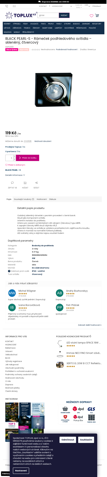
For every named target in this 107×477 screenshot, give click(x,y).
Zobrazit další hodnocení (87, 323)
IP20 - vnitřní (38, 269)
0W (33, 257)
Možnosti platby (12, 386)
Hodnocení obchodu (14, 376)
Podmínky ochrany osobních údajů (21, 373)
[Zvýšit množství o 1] (14, 154)
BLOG (7, 356)
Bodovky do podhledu (43, 244)
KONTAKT (42, 6)
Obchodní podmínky (14, 366)
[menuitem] (7, 24)
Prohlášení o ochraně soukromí (19, 369)
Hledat (63, 15)
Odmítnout (67, 439)
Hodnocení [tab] (42, 198)
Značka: (88, 49)
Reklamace (10, 346)
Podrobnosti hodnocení (66, 49)
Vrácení (8, 350)
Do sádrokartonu (40, 266)
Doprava (9, 383)
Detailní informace (13, 173)
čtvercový (37, 272)
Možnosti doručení (42, 140)
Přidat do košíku (29, 156)
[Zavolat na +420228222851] (9, 6)
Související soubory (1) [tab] (24, 198)
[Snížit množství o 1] (14, 157)
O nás (8, 380)
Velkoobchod (11, 353)
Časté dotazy (11, 390)
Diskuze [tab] (52, 198)
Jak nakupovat (12, 363)
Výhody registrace (13, 360)
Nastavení (20, 470)
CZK (84, 5)
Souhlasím (85, 439)
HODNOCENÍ (56, 6)
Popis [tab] (9, 198)
